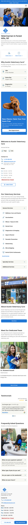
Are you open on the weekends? (12, 475)
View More (14, 321)
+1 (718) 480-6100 (7, 500)
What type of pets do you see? (11, 470)
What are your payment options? (12, 460)
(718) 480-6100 (7, 522)
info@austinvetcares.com (9, 502)
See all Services (5, 256)
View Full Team (14, 385)
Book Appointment (20, 522)
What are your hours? (8, 480)
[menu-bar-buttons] (26, 6)
